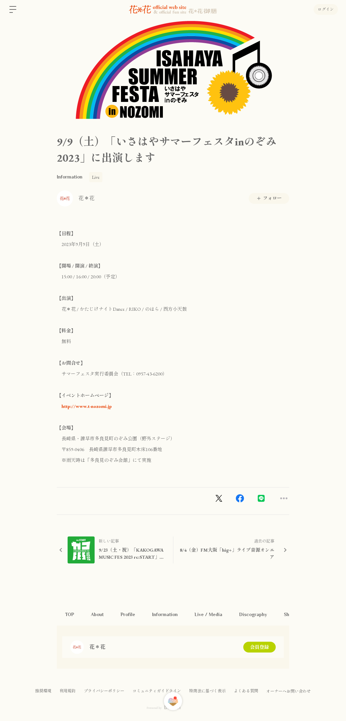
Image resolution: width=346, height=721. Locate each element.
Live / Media (208, 614)
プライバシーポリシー (104, 691)
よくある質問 (246, 691)
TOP (69, 614)
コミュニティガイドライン (156, 691)
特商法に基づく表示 (207, 691)
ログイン (326, 9)
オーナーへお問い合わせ (288, 691)
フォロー (272, 198)
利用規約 (67, 691)
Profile (128, 614)
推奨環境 (43, 691)
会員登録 (259, 647)
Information (69, 176)
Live (96, 177)
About (97, 614)
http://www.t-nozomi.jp (84, 406)
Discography (253, 614)
